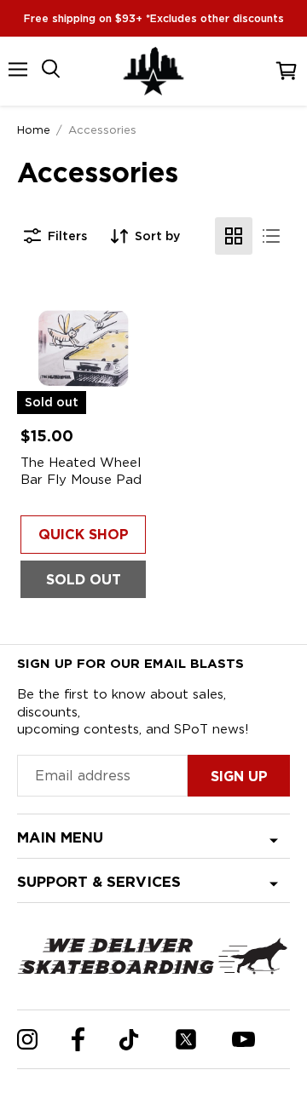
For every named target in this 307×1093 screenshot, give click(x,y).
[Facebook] (78, 1039)
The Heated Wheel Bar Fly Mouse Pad (81, 471)
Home (33, 129)
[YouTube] (243, 1039)
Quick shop (83, 534)
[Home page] (153, 71)
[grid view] (233, 236)
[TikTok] (129, 1039)
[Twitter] (186, 1039)
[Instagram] (27, 1039)
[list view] (271, 236)
